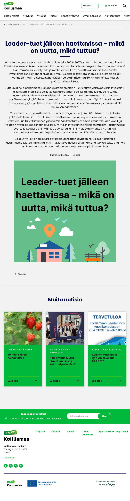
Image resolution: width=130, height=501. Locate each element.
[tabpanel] (23, 349)
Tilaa (104, 416)
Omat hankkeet (92, 15)
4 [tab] (67, 392)
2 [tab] (62, 392)
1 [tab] (60, 392)
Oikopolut (87, 5)
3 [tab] (65, 392)
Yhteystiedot (121, 431)
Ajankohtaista (112, 15)
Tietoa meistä (11, 15)
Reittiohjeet (9, 457)
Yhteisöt (41, 15)
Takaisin (22, 274)
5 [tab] (69, 392)
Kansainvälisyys (70, 15)
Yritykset (28, 15)
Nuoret (54, 15)
